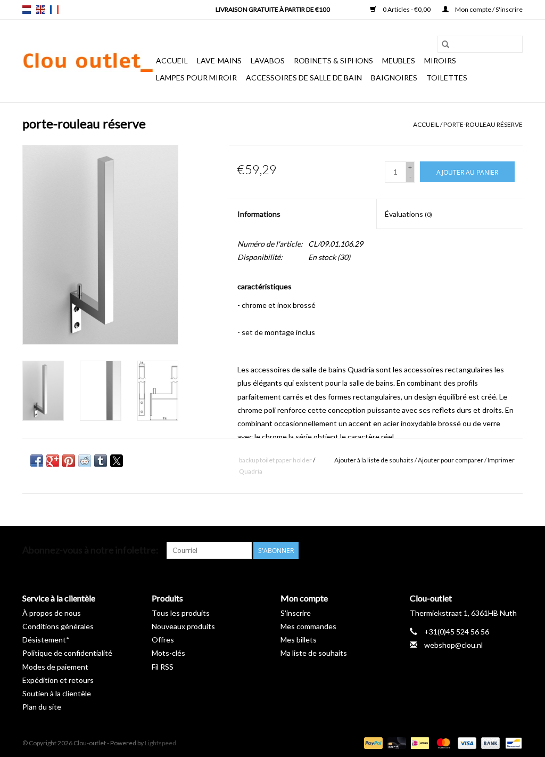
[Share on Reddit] (84, 460)
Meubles (398, 60)
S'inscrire (295, 612)
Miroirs (440, 60)
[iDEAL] (418, 742)
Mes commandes (308, 626)
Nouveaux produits (183, 626)
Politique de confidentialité (67, 652)
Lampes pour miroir (196, 77)
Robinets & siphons (333, 60)
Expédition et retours (58, 680)
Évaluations (408, 213)
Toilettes (446, 77)
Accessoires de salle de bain (304, 77)
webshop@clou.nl (453, 644)
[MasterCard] (441, 742)
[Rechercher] (445, 44)
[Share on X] (116, 460)
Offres (163, 639)
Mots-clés (168, 652)
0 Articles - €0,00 (407, 9)
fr (54, 9)
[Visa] (465, 742)
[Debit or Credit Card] (395, 742)
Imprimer (501, 460)
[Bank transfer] (489, 742)
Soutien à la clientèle (56, 693)
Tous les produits (181, 612)
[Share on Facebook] (36, 460)
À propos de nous (51, 612)
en (40, 9)
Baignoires (394, 77)
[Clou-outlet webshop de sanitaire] (87, 61)
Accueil (172, 60)
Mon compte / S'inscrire (488, 9)
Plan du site (41, 706)
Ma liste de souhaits (313, 652)
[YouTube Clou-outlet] (495, 550)
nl (26, 9)
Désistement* (46, 639)
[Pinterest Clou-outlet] (476, 550)
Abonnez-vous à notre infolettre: (90, 550)
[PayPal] (372, 742)
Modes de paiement (55, 666)
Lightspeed (160, 743)
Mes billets (298, 639)
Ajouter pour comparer (451, 460)
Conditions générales (58, 626)
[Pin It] (68, 460)
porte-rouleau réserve (483, 124)
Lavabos (268, 60)
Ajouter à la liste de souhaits (374, 460)
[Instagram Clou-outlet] (514, 550)
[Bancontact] (512, 742)
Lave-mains (219, 60)
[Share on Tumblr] (100, 460)
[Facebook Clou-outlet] (458, 550)
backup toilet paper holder (275, 460)
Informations (258, 213)
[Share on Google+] (52, 460)
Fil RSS (163, 666)
